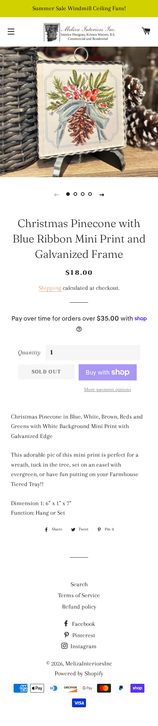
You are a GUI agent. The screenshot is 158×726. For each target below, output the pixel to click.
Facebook (83, 623)
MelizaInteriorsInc (88, 663)
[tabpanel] (79, 111)
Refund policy (79, 606)
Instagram (83, 646)
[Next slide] (102, 194)
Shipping (50, 287)
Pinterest (83, 635)
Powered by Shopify (79, 673)
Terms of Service (79, 595)
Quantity (29, 352)
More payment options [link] (107, 389)
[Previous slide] (56, 194)
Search (79, 584)
